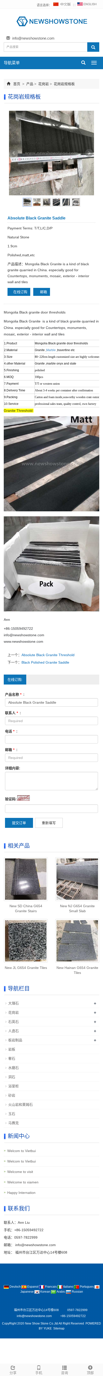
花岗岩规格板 (64, 84)
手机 (38, 1373)
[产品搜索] (93, 47)
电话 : (11, 731)
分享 (13, 1373)
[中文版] (62, 5)
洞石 (11, 1077)
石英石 (13, 1022)
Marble (51, 350)
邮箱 (43, 292)
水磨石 (13, 1068)
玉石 (11, 1114)
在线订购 (20, 292)
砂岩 (11, 1095)
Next (89, 153)
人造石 (13, 1031)
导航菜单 (12, 63)
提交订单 (19, 823)
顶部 (90, 1373)
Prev (14, 153)
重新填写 (49, 823)
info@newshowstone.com (33, 38)
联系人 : (13, 713)
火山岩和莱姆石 (20, 1105)
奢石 (11, 1058)
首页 (16, 84)
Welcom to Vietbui (21, 1151)
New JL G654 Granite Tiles (26, 968)
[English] (87, 5)
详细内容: (12, 768)
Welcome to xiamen (22, 1182)
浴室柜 (13, 1086)
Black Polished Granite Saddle (45, 662)
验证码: (11, 799)
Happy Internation (21, 1193)
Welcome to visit (20, 1172)
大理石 (13, 1003)
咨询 (64, 1373)
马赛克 (13, 1123)
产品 (29, 84)
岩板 (11, 1049)
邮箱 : (11, 750)
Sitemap (58, 1328)
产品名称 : (14, 694)
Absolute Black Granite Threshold (48, 655)
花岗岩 (43, 84)
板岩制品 (15, 1040)
